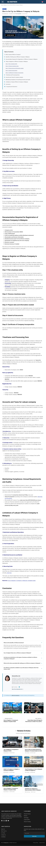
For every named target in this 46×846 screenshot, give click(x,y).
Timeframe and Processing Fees (12, 75)
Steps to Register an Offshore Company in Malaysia (17, 61)
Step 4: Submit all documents (11, 70)
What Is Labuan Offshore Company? (13, 54)
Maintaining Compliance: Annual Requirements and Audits (18, 79)
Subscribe (34, 836)
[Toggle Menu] (2, 2)
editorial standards (15, 695)
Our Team (3, 832)
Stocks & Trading (27, 821)
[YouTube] (8, 820)
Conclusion (8, 84)
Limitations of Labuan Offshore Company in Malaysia (17, 81)
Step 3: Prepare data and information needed (14, 68)
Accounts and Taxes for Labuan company (14, 77)
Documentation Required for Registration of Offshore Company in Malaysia (21, 59)
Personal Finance (27, 813)
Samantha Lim (5, 13)
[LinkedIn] (19, 687)
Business (5, 757)
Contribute (3, 836)
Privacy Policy (35, 842)
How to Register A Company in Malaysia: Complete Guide (22, 580)
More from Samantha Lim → (17, 689)
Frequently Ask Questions (11, 86)
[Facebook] (1, 820)
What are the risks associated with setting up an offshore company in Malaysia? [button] (22, 663)
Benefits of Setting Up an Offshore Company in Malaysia (17, 56)
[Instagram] (4, 820)
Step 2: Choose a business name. (12, 66)
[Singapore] (43, 2)
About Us (3, 829)
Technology (26, 817)
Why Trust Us (3, 830)
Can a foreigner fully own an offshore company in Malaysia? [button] (17, 652)
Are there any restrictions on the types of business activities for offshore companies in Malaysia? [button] (20, 658)
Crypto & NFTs (27, 819)
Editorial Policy (42, 842)
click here (9, 572)
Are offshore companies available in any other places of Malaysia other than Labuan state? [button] (21, 668)
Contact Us (3, 834)
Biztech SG (6, 842)
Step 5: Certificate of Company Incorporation (14, 72)
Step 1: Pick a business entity (11, 63)
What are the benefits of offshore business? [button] (14, 642)
